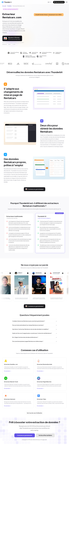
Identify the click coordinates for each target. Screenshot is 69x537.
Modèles (9, 5)
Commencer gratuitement (36, 189)
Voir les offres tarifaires (45, 435)
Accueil (4, 5)
